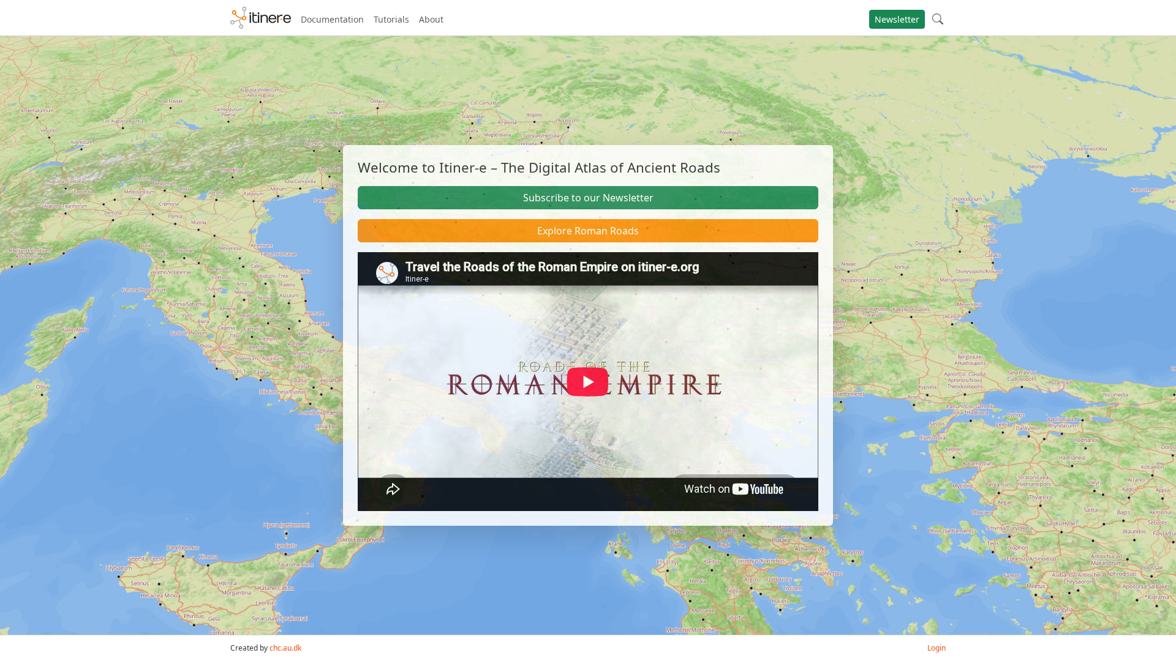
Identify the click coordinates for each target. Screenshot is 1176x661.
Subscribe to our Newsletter (588, 197)
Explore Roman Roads (588, 230)
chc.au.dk (285, 648)
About (431, 19)
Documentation (332, 19)
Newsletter (897, 19)
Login (936, 648)
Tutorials (391, 19)
